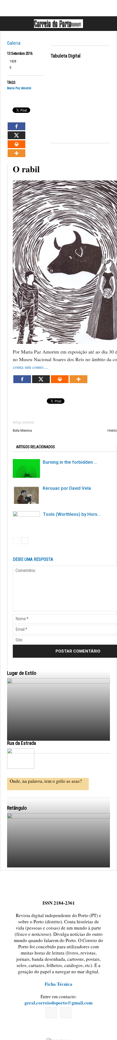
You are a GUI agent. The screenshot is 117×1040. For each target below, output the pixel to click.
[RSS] (65, 1012)
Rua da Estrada (21, 743)
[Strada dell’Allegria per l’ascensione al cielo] (20, 758)
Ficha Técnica (58, 984)
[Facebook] (51, 1012)
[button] (107, 23)
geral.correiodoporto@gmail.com (58, 1002)
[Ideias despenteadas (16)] (58, 876)
